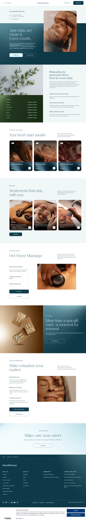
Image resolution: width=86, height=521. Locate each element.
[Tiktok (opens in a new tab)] (17, 502)
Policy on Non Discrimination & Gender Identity (72, 486)
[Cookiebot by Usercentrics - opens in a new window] (7, 518)
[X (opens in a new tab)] (9, 502)
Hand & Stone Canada (7, 491)
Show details (19, 518)
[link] (20, 156)
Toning (24, 480)
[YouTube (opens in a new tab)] (14, 502)
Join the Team (6, 483)
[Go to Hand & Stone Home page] (43, 3)
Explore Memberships (48, 474)
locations (9, 457)
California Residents (68, 480)
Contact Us (5, 494)
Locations (5, 477)
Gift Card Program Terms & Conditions (72, 477)
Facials (24, 477)
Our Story (5, 474)
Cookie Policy (41, 502)
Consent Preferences (50, 502)
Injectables (25, 483)
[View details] (29, 168)
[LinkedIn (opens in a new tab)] (11, 502)
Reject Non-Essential (76, 514)
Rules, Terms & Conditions (70, 483)
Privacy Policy (35, 502)
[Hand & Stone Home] (10, 465)
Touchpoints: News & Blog (8, 485)
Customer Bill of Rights (69, 474)
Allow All (76, 510)
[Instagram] (3, 502)
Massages (25, 474)
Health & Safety (6, 488)
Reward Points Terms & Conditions (51, 477)
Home (4, 457)
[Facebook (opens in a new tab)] (6, 502)
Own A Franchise (6, 480)
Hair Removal (26, 485)
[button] (19, 266)
